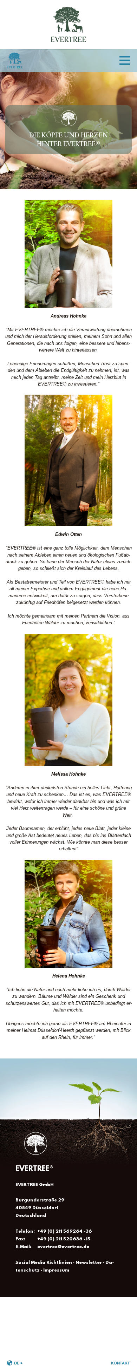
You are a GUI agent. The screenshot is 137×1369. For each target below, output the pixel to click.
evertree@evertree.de (63, 1246)
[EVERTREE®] (68, 45)
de (16, 1363)
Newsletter (89, 1262)
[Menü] (124, 60)
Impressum (56, 1270)
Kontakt (120, 1363)
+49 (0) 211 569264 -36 (64, 1231)
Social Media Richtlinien (43, 1262)
